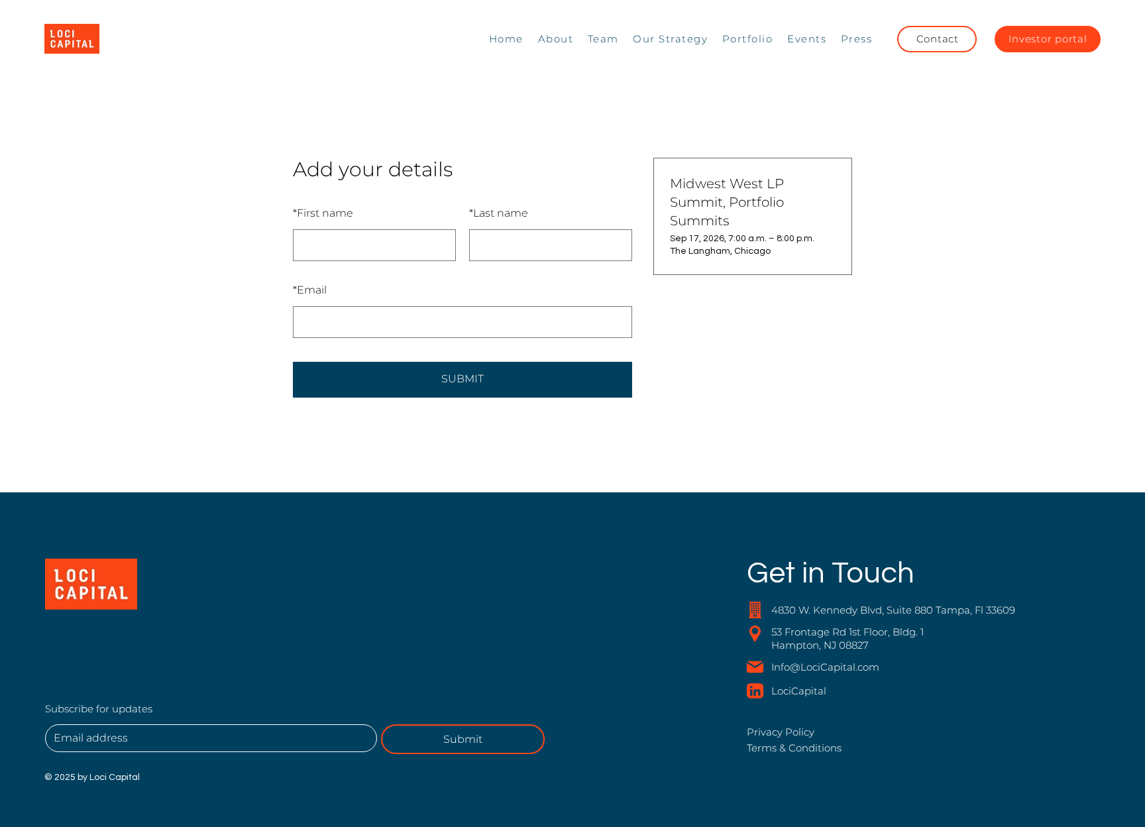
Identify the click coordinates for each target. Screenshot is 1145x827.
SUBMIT (462, 378)
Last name (498, 213)
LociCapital (798, 691)
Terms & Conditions (794, 748)
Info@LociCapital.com (825, 667)
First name (323, 213)
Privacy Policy (780, 732)
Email (310, 290)
